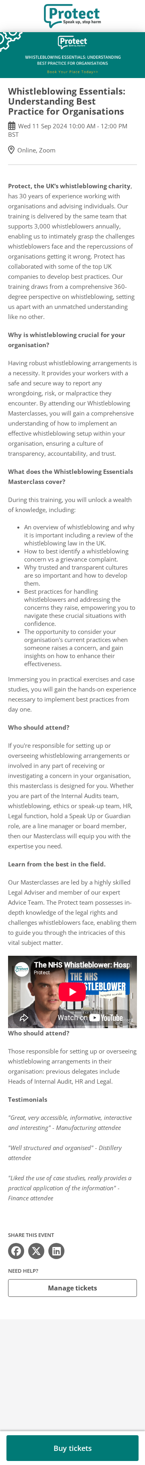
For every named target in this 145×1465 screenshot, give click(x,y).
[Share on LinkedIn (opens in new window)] (56, 1251)
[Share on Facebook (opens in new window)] (16, 1251)
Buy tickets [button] (73, 1448)
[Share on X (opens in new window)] (36, 1251)
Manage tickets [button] (72, 1288)
